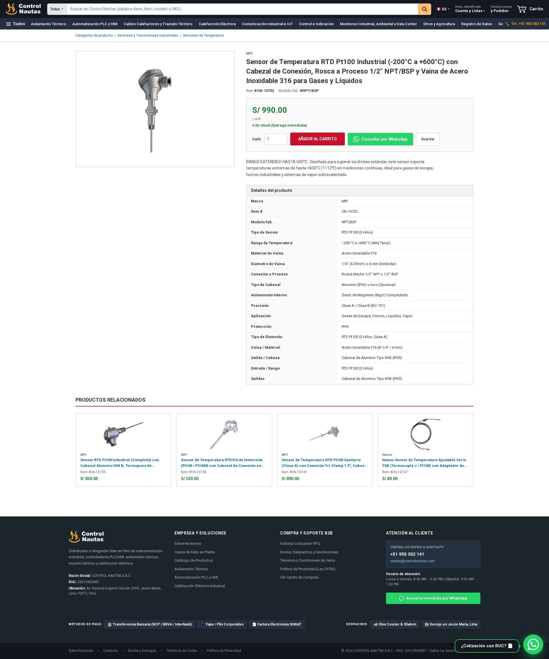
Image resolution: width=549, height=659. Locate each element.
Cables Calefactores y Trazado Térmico (158, 24)
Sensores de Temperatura (203, 35)
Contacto (110, 651)
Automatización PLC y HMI (95, 24)
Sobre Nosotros (187, 543)
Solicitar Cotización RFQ (300, 543)
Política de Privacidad (224, 651)
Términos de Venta (182, 651)
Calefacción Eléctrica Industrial (199, 586)
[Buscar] (424, 9)
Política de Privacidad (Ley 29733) (307, 569)
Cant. (257, 139)
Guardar (428, 139)
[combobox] (242, 9)
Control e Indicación (316, 24)
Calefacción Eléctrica (217, 24)
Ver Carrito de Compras (299, 577)
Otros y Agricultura (439, 24)
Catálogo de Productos (193, 560)
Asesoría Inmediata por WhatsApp (437, 598)
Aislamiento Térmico (48, 24)
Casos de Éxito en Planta (194, 552)
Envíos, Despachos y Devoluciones (309, 552)
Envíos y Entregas (142, 651)
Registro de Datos (476, 24)
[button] (487, 646)
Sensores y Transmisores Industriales (148, 35)
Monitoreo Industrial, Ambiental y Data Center (378, 24)
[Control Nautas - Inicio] (23, 9)
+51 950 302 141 (407, 554)
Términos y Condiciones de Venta (307, 560)
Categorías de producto (94, 35)
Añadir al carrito (317, 139)
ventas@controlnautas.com (412, 561)
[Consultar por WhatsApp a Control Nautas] (533, 644)
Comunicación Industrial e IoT (267, 24)
